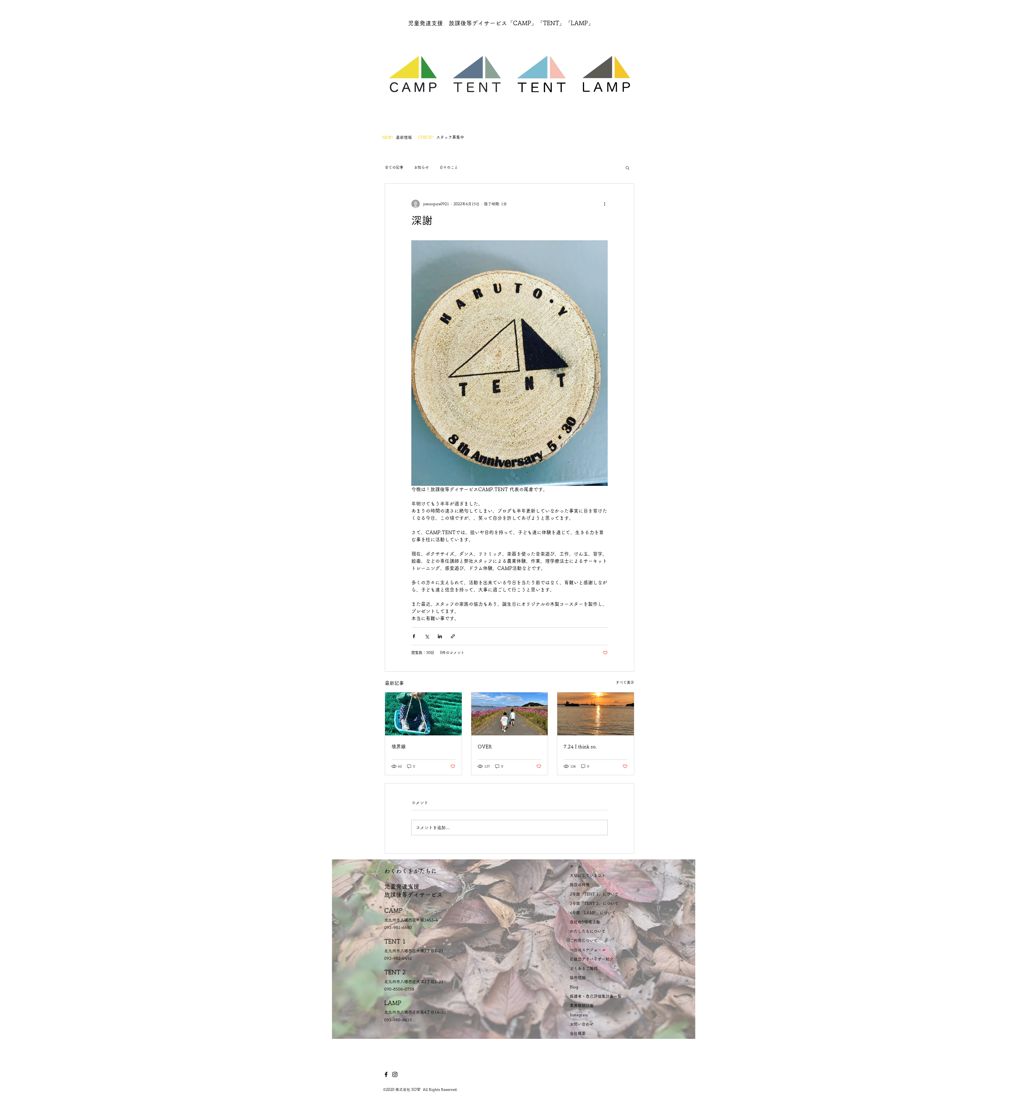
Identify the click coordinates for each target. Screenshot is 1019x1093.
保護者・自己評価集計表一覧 (595, 996)
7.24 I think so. (580, 746)
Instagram (579, 1015)
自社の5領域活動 (585, 922)
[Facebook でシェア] (413, 636)
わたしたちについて (588, 931)
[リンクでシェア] (452, 636)
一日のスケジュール (588, 950)
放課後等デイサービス (413, 895)
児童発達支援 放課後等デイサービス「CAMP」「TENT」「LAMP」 (501, 23)
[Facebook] (386, 1074)
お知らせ (421, 167)
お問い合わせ (582, 1024)
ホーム (576, 866)
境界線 (398, 746)
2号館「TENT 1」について (594, 894)
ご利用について (584, 940)
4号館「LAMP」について (593, 913)
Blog (574, 987)
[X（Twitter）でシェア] (426, 636)
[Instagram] (394, 1074)
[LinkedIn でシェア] (439, 636)
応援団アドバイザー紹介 (592, 959)
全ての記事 (394, 167)
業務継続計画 (582, 1006)
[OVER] (509, 713)
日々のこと (448, 167)
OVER (485, 746)
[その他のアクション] (604, 204)
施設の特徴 (580, 885)
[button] (627, 167)
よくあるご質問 (584, 968)
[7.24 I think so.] (595, 713)
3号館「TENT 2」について (594, 903)
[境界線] (423, 713)
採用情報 (578, 978)
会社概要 (578, 1033)
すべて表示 (625, 682)
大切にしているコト (588, 875)
